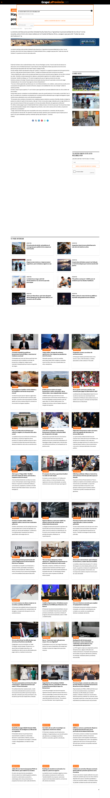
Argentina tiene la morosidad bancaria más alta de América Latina (84, 246)
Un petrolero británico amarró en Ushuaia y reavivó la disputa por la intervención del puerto (85, 263)
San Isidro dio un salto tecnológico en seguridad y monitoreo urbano (53, 728)
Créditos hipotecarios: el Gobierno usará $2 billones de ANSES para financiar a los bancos (54, 604)
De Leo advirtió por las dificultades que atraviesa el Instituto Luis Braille (24, 641)
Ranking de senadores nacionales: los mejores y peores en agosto (53, 769)
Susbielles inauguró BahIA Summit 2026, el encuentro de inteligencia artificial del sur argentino (24, 729)
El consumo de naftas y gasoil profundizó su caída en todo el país (55, 474)
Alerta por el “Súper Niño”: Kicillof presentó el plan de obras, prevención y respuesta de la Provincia (24, 475)
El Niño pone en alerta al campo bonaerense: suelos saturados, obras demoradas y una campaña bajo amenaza (54, 391)
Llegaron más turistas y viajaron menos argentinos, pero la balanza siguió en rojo (39, 263)
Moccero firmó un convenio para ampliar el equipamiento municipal (85, 603)
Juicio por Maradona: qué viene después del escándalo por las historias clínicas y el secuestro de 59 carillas (39, 297)
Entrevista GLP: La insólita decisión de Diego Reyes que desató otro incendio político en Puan (82, 122)
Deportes (76, 387)
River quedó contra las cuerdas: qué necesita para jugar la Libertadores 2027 (85, 390)
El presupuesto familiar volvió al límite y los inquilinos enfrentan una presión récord (24, 391)
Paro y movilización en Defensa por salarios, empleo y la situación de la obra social (24, 432)
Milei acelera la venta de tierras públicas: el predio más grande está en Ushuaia (84, 296)
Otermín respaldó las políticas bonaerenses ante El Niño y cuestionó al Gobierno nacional (24, 354)
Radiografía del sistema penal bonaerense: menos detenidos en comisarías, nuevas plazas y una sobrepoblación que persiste (83, 642)
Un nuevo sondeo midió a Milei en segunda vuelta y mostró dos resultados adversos (24, 522)
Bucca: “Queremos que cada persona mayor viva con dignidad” (53, 641)
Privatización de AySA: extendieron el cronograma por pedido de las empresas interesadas (39, 246)
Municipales (15, 349)
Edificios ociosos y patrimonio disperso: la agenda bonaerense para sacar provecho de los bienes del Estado (85, 729)
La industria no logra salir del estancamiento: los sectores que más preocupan (38, 280)
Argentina (15, 10)
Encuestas (15, 518)
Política (45, 387)
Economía (15, 387)
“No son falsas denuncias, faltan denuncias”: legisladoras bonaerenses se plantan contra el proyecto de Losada (54, 561)
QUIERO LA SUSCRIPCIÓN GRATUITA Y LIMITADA (86, 166)
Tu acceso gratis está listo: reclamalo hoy (82, 154)
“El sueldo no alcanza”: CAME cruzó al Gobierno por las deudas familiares (83, 279)
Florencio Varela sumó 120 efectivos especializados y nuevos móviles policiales (84, 522)
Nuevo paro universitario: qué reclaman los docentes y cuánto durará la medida (85, 560)
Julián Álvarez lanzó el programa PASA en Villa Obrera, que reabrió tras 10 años (24, 769)
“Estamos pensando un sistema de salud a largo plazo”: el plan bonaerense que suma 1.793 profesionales (24, 684)
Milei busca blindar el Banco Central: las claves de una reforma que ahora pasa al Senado (85, 475)
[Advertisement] (41, 57)
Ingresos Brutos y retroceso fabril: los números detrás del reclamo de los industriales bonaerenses (54, 522)
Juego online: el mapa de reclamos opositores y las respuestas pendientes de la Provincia (54, 354)
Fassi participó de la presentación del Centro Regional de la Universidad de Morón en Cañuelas (23, 561)
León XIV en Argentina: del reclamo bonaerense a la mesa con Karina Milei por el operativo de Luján (54, 432)
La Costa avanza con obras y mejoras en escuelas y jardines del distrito (24, 603)
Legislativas (46, 349)
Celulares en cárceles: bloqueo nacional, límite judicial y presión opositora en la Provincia (85, 770)
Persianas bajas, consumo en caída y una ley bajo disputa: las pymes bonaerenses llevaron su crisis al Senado (85, 684)
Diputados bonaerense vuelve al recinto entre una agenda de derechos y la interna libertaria (85, 432)
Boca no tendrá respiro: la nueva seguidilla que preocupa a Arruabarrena (82, 87)
